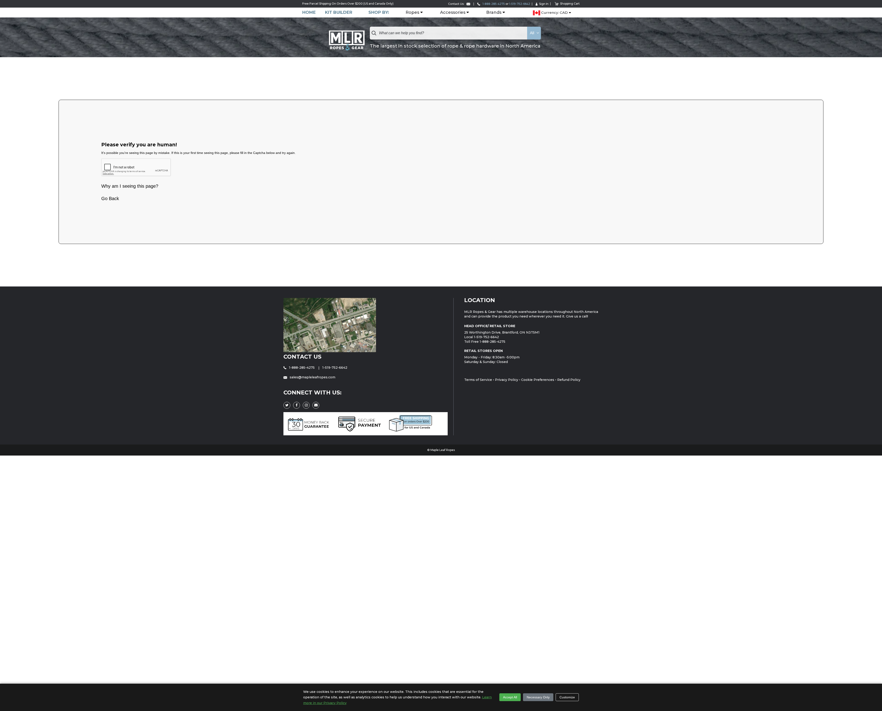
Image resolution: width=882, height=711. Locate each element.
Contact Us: (456, 4)
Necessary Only (538, 697)
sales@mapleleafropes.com (312, 377)
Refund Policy (568, 380)
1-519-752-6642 (519, 4)
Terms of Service (478, 380)
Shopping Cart (570, 3)
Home (309, 12)
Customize (567, 697)
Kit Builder (338, 12)
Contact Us (302, 356)
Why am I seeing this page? (129, 186)
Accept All (510, 697)
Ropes (412, 12)
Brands (493, 12)
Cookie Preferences (537, 380)
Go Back (110, 198)
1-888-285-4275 (493, 4)
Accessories (452, 12)
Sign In (543, 4)
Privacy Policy (506, 380)
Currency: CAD (554, 13)
